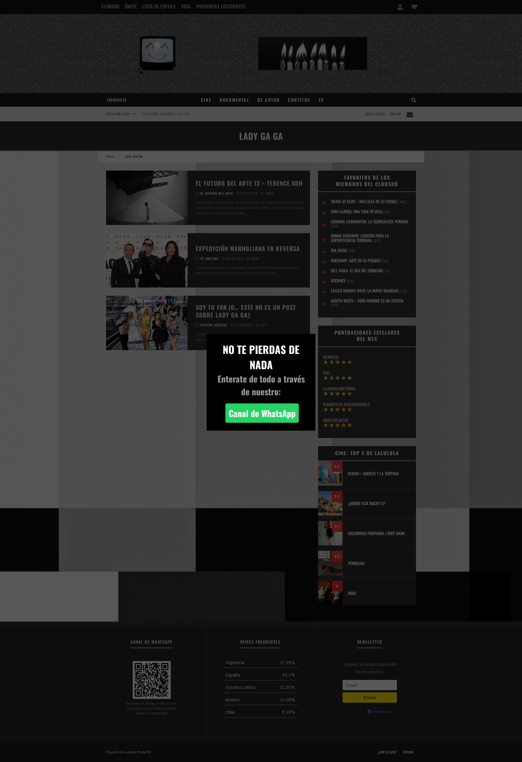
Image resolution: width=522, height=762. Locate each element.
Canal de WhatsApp (262, 413)
